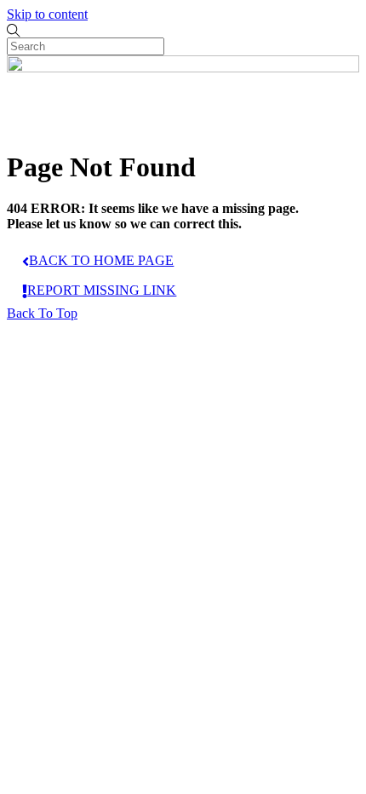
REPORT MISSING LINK (101, 290)
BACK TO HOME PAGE (101, 260)
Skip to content (47, 14)
